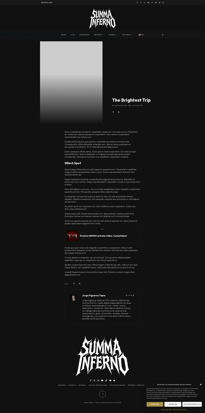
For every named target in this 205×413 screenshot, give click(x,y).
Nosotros (62, 385)
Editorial (82, 385)
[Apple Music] (159, 2)
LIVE (73, 35)
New (129, 105)
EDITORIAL (127, 35)
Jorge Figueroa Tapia (93, 295)
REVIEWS (98, 35)
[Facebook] (137, 2)
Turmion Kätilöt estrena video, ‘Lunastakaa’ (103, 236)
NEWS (63, 35)
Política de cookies (166, 409)
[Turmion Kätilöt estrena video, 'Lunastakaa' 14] (72, 235)
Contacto (72, 385)
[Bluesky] (156, 2)
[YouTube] (148, 2)
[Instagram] (144, 2)
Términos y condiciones (137, 385)
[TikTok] (152, 2)
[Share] (113, 112)
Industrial (84, 233)
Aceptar (155, 404)
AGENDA (112, 35)
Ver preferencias (192, 404)
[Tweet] (118, 112)
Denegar (173, 404)
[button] (201, 384)
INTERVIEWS (84, 35)
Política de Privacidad (179, 409)
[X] (141, 2)
